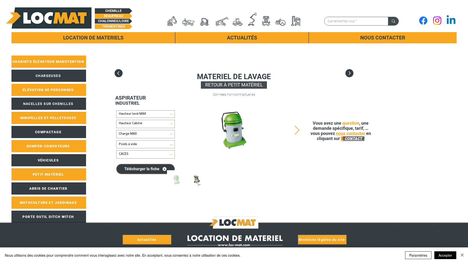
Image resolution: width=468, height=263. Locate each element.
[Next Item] (297, 130)
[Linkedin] (451, 20)
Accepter (445, 255)
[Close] (462, 255)
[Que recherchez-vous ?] (393, 21)
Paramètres (418, 255)
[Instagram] (437, 20)
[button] (113, 11)
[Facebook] (423, 20)
